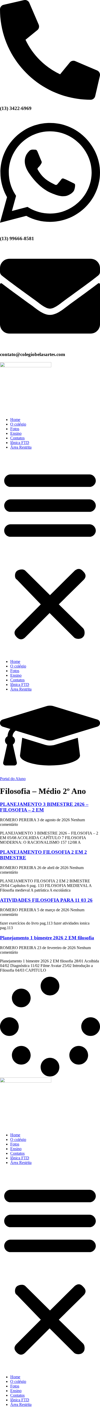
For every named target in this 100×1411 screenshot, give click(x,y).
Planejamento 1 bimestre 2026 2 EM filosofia (47, 937)
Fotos (14, 429)
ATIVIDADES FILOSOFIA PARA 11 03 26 (46, 900)
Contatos (17, 438)
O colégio (18, 424)
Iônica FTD (19, 442)
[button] (50, 554)
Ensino (16, 433)
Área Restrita (21, 447)
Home (15, 419)
